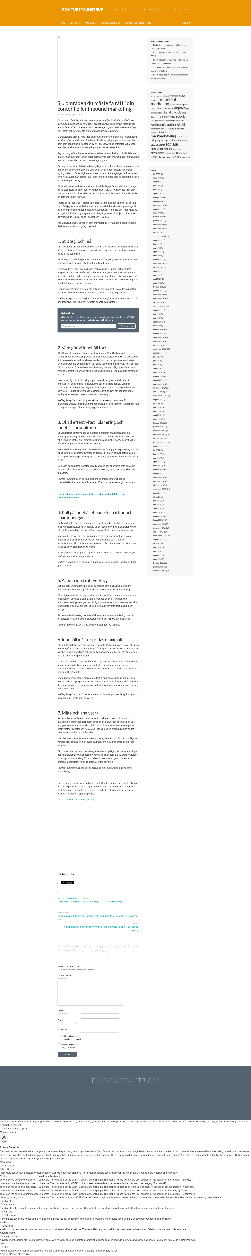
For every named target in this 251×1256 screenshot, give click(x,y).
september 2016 (159, 489)
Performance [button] (6, 1211)
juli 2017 (156, 450)
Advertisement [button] (7, 1233)
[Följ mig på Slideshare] (166, 1104)
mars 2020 (157, 326)
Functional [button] (5, 1201)
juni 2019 (157, 361)
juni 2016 (157, 501)
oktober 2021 (158, 267)
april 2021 (157, 279)
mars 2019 (157, 372)
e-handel (164, 116)
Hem (62, 22)
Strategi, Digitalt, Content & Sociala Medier (125, 9)
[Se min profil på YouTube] (117, 1104)
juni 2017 (157, 454)
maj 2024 (157, 190)
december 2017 (159, 431)
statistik (168, 148)
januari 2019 (158, 380)
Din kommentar (65, 976)
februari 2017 (158, 470)
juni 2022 (157, 244)
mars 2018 (157, 419)
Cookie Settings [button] (8, 1128)
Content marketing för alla (138, 22)
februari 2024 (158, 197)
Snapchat (160, 145)
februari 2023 (158, 217)
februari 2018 (158, 423)
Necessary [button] (5, 1162)
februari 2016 (158, 516)
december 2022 (159, 225)
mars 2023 (157, 213)
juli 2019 (156, 357)
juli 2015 (156, 544)
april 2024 (157, 194)
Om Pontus (75, 22)
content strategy (177, 104)
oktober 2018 (158, 392)
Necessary (9, 1165)
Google (154, 120)
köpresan (154, 133)
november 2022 (159, 229)
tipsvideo (182, 153)
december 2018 (159, 384)
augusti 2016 (158, 493)
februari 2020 (158, 330)
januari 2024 (158, 201)
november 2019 (159, 341)
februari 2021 (158, 287)
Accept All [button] (22, 1128)
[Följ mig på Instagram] (150, 1104)
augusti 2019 (158, 353)
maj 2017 (157, 458)
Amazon (174, 96)
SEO (153, 145)
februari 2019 (158, 376)
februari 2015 (158, 563)
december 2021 (159, 264)
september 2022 (159, 236)
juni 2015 (157, 547)
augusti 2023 (158, 209)
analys (181, 95)
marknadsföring (163, 136)
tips (162, 153)
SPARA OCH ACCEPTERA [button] (14, 1254)
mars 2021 (157, 283)
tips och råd (171, 153)
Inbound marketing (90, 902)
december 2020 (159, 295)
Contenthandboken (111, 22)
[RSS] (183, 1104)
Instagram (172, 128)
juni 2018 (157, 407)
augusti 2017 (158, 446)
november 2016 (159, 481)
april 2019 (157, 368)
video (177, 156)
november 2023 (159, 205)
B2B (159, 99)
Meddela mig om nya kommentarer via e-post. (71, 1037)
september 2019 (159, 349)
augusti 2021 (158, 271)
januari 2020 (158, 334)
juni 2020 (157, 314)
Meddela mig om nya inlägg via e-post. (70, 1045)
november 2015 (159, 528)
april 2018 (157, 415)
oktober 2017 (158, 439)
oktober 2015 (158, 532)
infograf (166, 124)
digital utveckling (174, 112)
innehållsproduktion (158, 129)
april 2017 (157, 462)
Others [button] (3, 1243)
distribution (77, 902)
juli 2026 (156, 174)
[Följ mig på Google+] (134, 1104)
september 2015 (159, 536)
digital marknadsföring (162, 108)
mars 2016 (157, 512)
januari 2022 (158, 260)
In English (186, 22)
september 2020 (159, 306)
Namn (62, 1012)
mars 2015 (157, 559)
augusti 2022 (158, 240)
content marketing (65, 902)
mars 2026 (157, 178)
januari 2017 (158, 474)
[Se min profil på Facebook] (101, 1104)
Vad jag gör (91, 22)
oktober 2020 (158, 302)
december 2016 (159, 477)
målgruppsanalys (159, 140)
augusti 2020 (158, 310)
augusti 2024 (158, 182)
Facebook (177, 116)
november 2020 (159, 299)
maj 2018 (157, 411)
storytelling (177, 149)
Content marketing (73, 898)
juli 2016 (156, 497)
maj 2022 (157, 248)
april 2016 (157, 509)
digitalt (179, 108)
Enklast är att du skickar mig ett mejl (76, 799)
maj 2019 (157, 365)
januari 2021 (158, 291)
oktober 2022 (158, 232)
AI (170, 96)
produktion (111, 902)
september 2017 (159, 443)
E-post (67, 1021)
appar (153, 100)
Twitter (162, 157)
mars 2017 (157, 466)
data (186, 105)
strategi (119, 902)
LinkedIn (162, 132)
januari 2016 (158, 520)
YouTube (186, 157)
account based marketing (160, 96)
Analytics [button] (4, 1222)
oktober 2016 (158, 485)
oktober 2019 (158, 345)
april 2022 (157, 252)
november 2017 (159, 435)
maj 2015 (157, 551)
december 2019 (159, 337)
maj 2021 (157, 275)
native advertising (178, 140)
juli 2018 (156, 404)
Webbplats (62, 1029)
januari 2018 (158, 427)
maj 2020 (157, 318)
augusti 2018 (158, 400)
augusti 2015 (158, 540)
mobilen (184, 137)
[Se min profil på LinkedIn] (84, 1104)
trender (154, 156)
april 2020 (157, 322)
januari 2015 (158, 567)
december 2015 (159, 524)
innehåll (102, 902)
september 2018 (159, 396)
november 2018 (159, 388)
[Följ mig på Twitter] (68, 1104)
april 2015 (157, 555)
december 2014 (159, 571)
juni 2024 (157, 186)
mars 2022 (157, 256)
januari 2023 (158, 221)
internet (181, 129)
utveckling (169, 157)
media (178, 137)
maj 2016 (157, 505)
